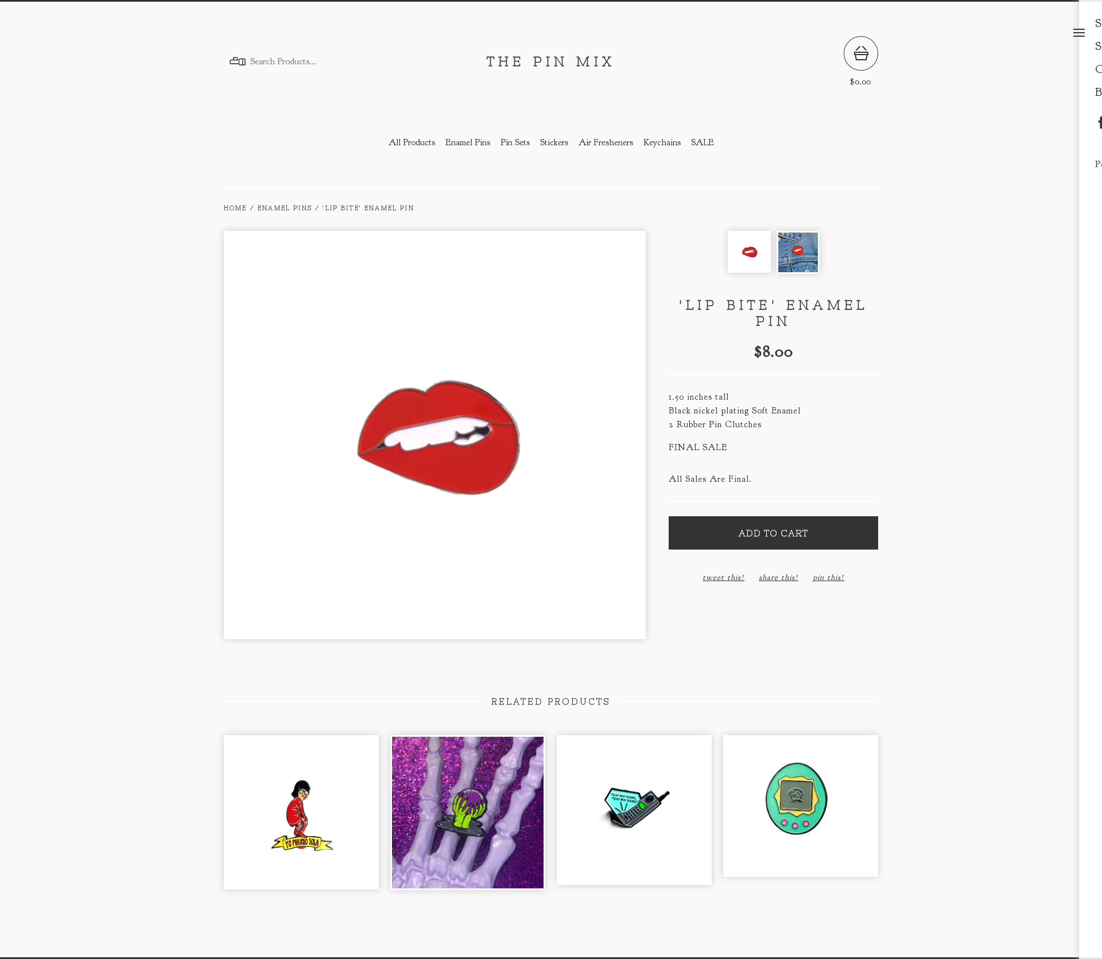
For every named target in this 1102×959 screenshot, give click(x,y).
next (540, 436)
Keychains (662, 142)
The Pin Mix (551, 61)
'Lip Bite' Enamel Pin (368, 207)
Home (235, 207)
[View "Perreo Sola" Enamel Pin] (301, 818)
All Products (412, 142)
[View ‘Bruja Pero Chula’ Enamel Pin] (468, 818)
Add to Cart (773, 533)
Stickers (554, 142)
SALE (702, 142)
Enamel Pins (467, 142)
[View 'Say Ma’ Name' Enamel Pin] (634, 818)
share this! (778, 577)
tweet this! (723, 577)
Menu (1079, 33)
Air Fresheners (606, 142)
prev (329, 436)
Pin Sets (515, 142)
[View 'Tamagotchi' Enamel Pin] (800, 818)
